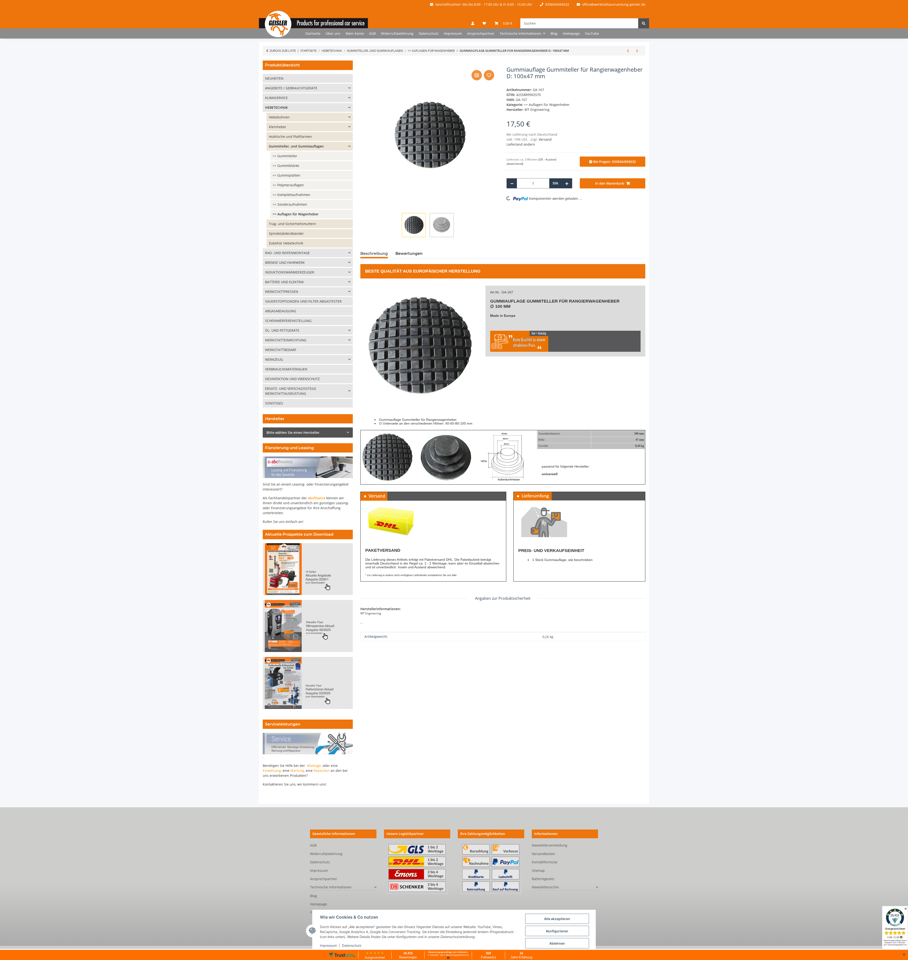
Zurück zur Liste (283, 50)
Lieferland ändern (520, 144)
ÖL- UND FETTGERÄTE (282, 330)
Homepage (571, 33)
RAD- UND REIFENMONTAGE (287, 253)
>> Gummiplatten (286, 175)
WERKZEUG (274, 359)
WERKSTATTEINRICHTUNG (285, 340)
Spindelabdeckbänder (286, 233)
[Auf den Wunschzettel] (489, 75)
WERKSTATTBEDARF (280, 350)
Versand (545, 139)
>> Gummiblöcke (286, 165)
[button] (472, 23)
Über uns (333, 33)
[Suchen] (643, 23)
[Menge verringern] (512, 183)
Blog (553, 33)
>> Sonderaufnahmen (290, 204)
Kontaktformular (545, 862)
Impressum (328, 945)
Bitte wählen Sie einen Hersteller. (293, 432)
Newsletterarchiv (545, 887)
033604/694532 (556, 4)
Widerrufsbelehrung (397, 33)
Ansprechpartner (480, 33)
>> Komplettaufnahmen (291, 194)
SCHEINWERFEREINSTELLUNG (288, 320)
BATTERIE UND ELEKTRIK (284, 282)
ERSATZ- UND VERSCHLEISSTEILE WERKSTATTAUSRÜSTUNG (290, 391)
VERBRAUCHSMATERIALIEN (286, 369)
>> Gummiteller (285, 156)
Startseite (312, 33)
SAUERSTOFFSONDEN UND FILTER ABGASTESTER (303, 301)
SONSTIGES (274, 403)
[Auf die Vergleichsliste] (476, 75)
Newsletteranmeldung (549, 845)
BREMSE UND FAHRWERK (285, 262)
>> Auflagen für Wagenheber (547, 104)
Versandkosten (543, 853)
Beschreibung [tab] (374, 253)
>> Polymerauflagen (288, 185)
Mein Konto (355, 33)
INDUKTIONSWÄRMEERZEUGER (289, 272)
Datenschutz (352, 945)
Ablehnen (557, 943)
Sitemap (538, 870)
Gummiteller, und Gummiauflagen (296, 146)
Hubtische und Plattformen (290, 136)
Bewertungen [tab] (409, 253)
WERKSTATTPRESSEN (281, 291)
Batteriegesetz (543, 879)
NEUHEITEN (274, 78)
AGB (372, 33)
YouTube (592, 33)
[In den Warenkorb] (364, 63)
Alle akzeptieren (557, 919)
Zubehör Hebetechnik (286, 243)
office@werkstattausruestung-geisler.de (613, 4)
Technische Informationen (331, 887)
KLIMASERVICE (276, 98)
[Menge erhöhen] (567, 183)
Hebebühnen (279, 117)
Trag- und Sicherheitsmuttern (292, 224)
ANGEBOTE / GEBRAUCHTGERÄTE (291, 88)
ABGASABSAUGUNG (280, 311)
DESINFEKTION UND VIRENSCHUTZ (292, 379)
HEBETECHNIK (276, 107)
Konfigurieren (557, 931)
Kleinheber (277, 127)
